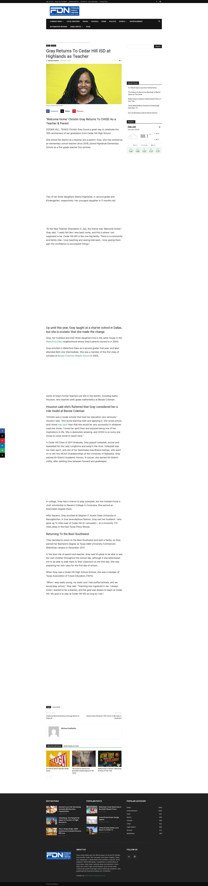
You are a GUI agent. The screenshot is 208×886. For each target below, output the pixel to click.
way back (63, 424)
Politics (112, 21)
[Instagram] (160, 1)
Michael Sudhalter (53, 60)
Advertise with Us (74, 1)
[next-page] (51, 777)
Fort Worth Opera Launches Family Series (142, 88)
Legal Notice (75, 27)
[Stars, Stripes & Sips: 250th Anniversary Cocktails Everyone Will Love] (51, 831)
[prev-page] (47, 777)
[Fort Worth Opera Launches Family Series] (58, 759)
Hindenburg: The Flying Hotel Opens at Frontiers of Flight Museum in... (69, 820)
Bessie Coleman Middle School (74, 355)
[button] (159, 22)
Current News (56, 21)
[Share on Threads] (2, 455)
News (53, 42)
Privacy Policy (104, 1)
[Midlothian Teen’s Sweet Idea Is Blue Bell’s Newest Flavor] (91, 809)
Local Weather (73, 21)
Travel (85, 21)
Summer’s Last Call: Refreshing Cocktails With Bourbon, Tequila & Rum (70, 809)
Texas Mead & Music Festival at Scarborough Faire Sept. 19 (143, 107)
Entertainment (136, 21)
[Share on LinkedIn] (2, 445)
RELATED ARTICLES (54, 746)
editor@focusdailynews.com (95, 876)
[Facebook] (156, 1)
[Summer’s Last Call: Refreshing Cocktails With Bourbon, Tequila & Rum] (51, 809)
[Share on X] (2, 435)
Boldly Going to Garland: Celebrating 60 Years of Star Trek (144, 100)
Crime (103, 21)
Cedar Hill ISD (56, 707)
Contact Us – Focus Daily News (89, 1)
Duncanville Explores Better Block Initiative (143, 113)
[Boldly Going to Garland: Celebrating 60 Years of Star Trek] (110, 759)
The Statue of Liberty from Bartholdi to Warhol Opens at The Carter (83, 771)
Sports (122, 21)
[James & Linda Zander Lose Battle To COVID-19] (91, 830)
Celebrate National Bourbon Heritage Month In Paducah (62, 717)
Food (88, 27)
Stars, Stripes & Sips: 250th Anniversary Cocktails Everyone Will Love (70, 831)
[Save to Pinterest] (2, 440)
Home (48, 42)
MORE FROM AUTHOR (71, 746)
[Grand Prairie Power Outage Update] (91, 820)
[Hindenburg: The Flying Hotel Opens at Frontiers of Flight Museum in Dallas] (51, 820)
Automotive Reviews (58, 27)
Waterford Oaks (54, 341)
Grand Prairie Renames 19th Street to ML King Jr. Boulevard (104, 717)
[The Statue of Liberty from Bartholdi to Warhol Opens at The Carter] (84, 759)
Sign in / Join (49, 1)
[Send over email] (2, 450)
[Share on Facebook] (2, 430)
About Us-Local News (61, 1)
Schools (94, 21)
